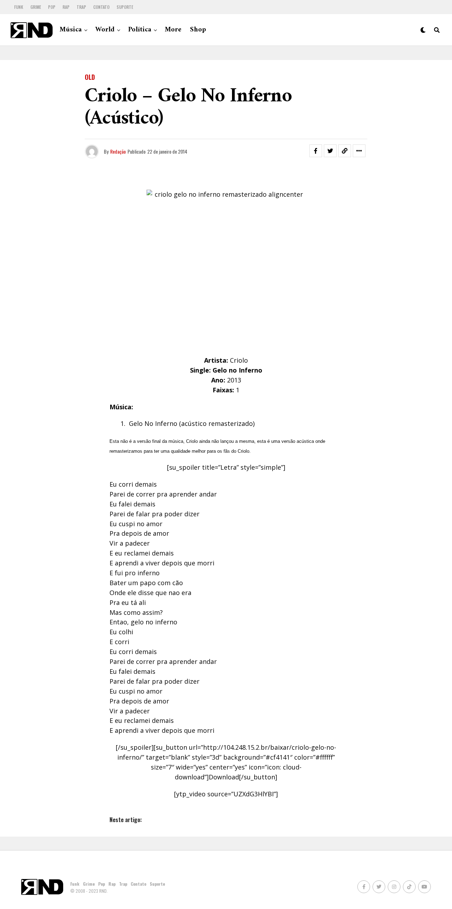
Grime (35, 7)
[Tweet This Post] (330, 150)
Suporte (125, 7)
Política (139, 30)
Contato (101, 7)
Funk (18, 7)
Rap (66, 7)
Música (71, 30)
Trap (81, 7)
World (104, 30)
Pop (51, 7)
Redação (118, 151)
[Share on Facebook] (315, 150)
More (173, 30)
